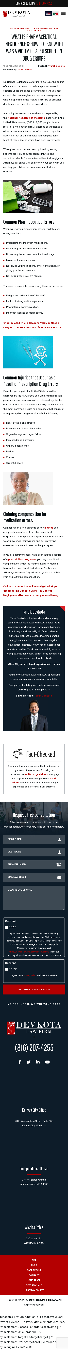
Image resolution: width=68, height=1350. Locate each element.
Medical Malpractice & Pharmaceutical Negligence (34, 29)
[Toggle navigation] (63, 13)
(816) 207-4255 (44, 4)
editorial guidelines (36, 775)
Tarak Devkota (57, 66)
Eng (48, 13)
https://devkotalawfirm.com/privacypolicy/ (29, 952)
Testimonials (34, 1285)
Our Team (34, 1280)
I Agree (12, 927)
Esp (55, 13)
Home (33, 1260)
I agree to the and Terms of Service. (34, 975)
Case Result (34, 1270)
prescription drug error (22, 559)
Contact (34, 1275)
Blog (34, 1265)
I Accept (13, 969)
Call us (7, 586)
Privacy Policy (30, 975)
